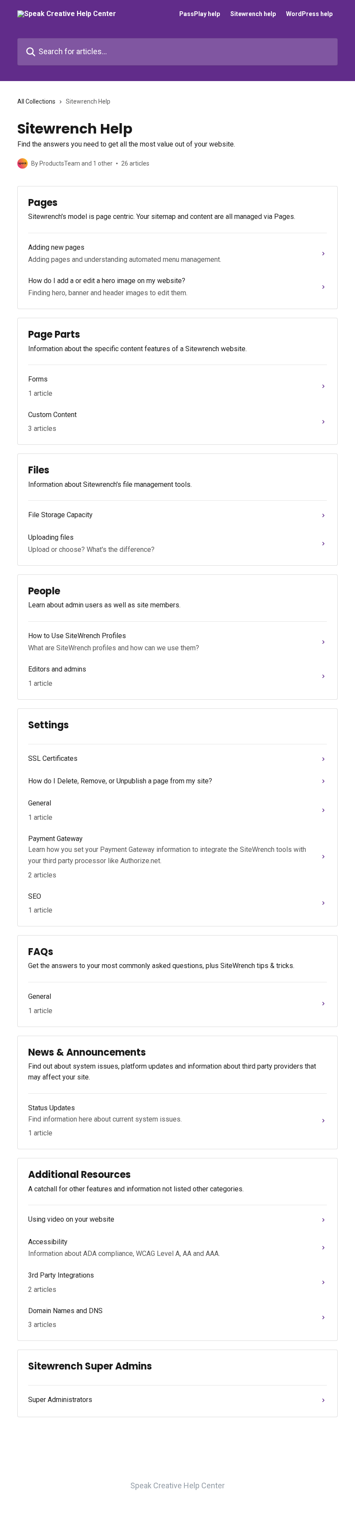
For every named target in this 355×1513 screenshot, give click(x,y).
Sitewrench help (253, 14)
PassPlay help (199, 14)
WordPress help (309, 14)
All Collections (36, 101)
